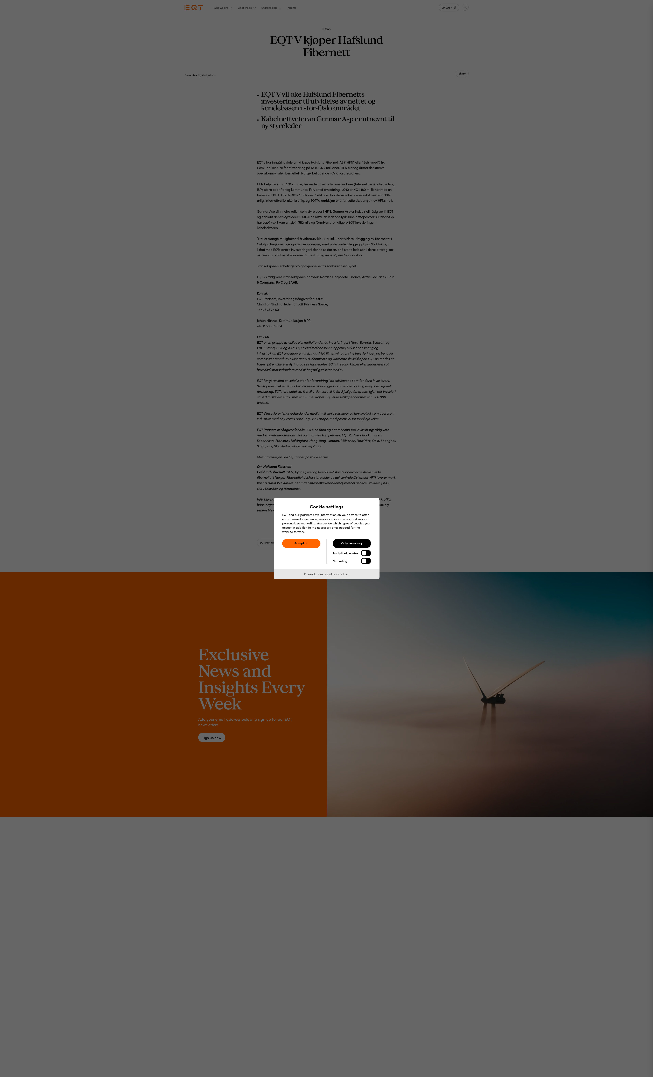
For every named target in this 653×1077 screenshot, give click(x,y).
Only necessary (351, 543)
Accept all (301, 543)
